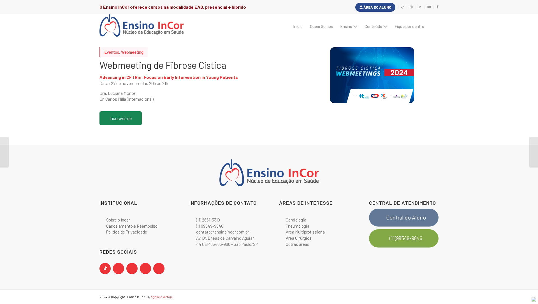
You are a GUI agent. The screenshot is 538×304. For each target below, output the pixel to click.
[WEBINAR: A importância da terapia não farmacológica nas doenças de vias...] (4, 152)
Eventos (111, 52)
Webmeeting (132, 52)
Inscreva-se (121, 118)
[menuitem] (375, 7)
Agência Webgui (162, 297)
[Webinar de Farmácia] (533, 152)
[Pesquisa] (433, 26)
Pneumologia (297, 225)
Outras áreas (297, 244)
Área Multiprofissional (306, 231)
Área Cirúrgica (299, 238)
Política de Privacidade (126, 231)
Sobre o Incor (118, 219)
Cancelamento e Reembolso (131, 225)
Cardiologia (296, 219)
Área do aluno (377, 7)
